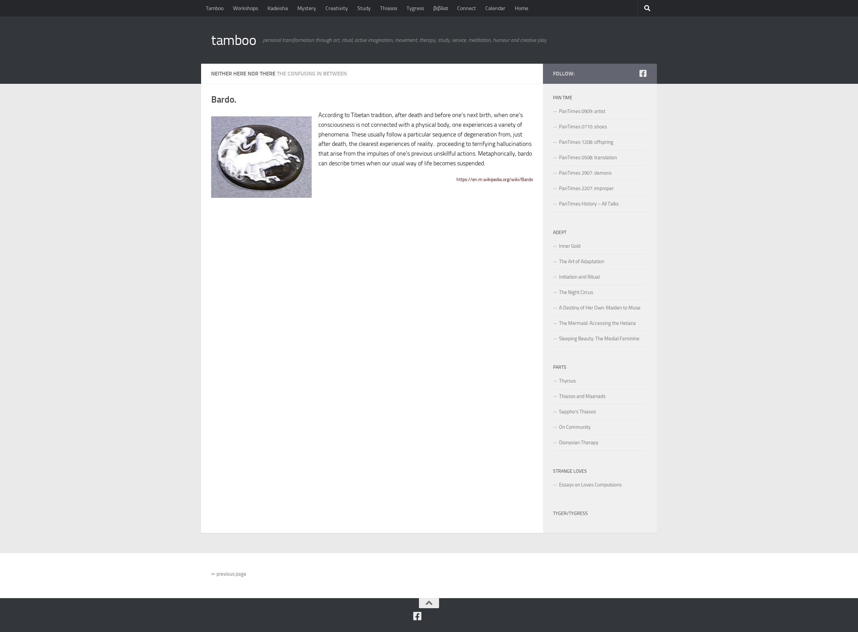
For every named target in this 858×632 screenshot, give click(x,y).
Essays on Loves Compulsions (590, 485)
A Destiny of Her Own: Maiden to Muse (599, 308)
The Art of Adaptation (581, 261)
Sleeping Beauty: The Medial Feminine (599, 339)
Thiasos (388, 8)
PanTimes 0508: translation (588, 158)
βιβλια (440, 8)
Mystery (306, 8)
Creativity (336, 8)
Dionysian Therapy (578, 443)
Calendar (495, 8)
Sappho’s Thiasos (577, 412)
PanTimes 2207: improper (586, 188)
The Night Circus (576, 292)
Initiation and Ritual (579, 277)
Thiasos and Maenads (582, 396)
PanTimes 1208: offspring (586, 142)
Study (364, 8)
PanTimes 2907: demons (585, 173)
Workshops (245, 8)
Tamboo (215, 8)
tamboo (233, 40)
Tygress (415, 8)
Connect (466, 8)
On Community (575, 427)
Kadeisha (277, 8)
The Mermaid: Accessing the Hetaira (597, 323)
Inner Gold (569, 246)
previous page (228, 574)
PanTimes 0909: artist (582, 111)
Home (521, 8)
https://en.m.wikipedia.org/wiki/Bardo (494, 179)
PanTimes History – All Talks (589, 204)
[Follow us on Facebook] (643, 73)
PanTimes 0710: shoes (583, 127)
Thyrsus (567, 381)
